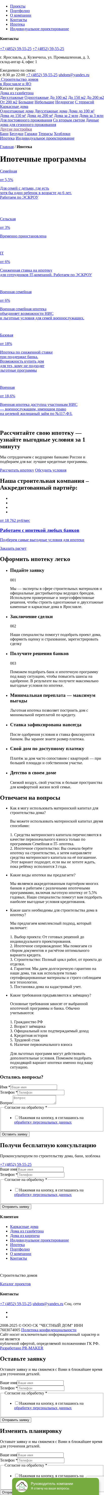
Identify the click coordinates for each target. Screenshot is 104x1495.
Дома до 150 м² (13, 115)
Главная (7, 147)
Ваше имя (8, 1169)
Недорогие (64, 102)
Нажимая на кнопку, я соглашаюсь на (49, 1120)
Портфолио (20, 11)
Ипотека (17, 24)
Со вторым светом (69, 120)
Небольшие (44, 102)
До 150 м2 (77, 97)
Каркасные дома (14, 106)
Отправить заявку (15, 1207)
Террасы (45, 134)
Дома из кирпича (25, 1235)
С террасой (84, 102)
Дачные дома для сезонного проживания (49, 122)
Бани (4, 134)
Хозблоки (62, 134)
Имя (5, 1087)
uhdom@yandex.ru (74, 75)
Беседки (16, 134)
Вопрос (6, 1103)
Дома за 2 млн (66, 115)
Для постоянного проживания (26, 120)
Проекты (17, 6)
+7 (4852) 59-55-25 (16, 49)
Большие (26, 102)
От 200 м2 (8, 102)
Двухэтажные (11, 97)
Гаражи (30, 134)
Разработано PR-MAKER (21, 1348)
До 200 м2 (95, 97)
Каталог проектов (15, 1284)
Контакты (18, 20)
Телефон (9, 1092)
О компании (20, 15)
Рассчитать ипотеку (17, 470)
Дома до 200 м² (40, 115)
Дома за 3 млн (91, 115)
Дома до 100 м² (81, 111)
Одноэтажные (36, 97)
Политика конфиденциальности (48, 1330)
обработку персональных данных (43, 1122)
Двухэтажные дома (51, 111)
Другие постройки (16, 129)
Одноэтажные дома (17, 111)
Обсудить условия (50, 470)
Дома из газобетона (17, 93)
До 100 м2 (58, 97)
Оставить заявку (15, 1134)
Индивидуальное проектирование (39, 29)
